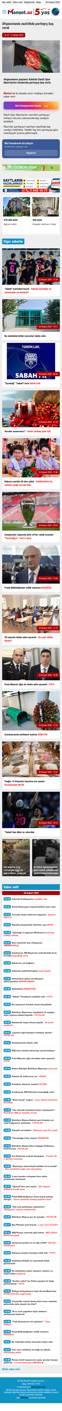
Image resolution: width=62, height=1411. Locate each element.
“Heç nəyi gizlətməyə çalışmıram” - (25, 1208)
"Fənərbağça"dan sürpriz (26, 1138)
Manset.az (9, 93)
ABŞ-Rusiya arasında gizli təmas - (30, 1234)
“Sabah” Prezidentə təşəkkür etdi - (28, 996)
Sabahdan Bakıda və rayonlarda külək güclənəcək (26, 1262)
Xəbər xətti (17, 2)
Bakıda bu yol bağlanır (19, 963)
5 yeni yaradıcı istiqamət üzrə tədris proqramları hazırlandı (25, 1177)
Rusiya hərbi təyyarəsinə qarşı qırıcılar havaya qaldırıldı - (31, 1361)
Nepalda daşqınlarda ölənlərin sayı (28, 924)
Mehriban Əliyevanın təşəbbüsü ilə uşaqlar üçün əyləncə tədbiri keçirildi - (29, 1013)
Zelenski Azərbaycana (25, 899)
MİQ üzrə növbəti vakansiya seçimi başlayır (29, 1050)
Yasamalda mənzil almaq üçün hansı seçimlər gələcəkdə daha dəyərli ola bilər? (30, 1302)
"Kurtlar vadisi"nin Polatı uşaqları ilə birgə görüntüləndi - (29, 1282)
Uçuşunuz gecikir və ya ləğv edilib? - (30, 1244)
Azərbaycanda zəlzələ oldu (21, 1042)
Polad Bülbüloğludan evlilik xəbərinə (26, 1333)
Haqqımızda (29, 2)
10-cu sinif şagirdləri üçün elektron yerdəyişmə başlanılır (25, 1312)
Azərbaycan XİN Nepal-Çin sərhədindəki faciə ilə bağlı (30, 954)
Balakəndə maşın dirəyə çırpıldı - (28, 1023)
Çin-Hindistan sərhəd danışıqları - (30, 1157)
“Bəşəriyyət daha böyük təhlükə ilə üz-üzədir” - (31, 1167)
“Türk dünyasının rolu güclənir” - (27, 1322)
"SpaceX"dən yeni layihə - (27, 1187)
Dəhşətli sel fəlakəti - (31, 1130)
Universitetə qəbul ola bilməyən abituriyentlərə (23, 980)
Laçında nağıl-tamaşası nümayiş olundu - (28, 1034)
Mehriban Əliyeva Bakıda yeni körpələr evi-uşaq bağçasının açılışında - (29, 1121)
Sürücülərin (19, 989)
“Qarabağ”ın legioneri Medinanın (29, 934)
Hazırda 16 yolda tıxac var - (25, 1076)
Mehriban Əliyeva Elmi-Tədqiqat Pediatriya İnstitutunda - (29, 1147)
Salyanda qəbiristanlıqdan (27, 971)
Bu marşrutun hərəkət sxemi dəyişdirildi (28, 1004)
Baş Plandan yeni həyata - (31, 1224)
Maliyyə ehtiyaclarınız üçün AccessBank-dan (30, 1292)
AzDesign (24, 1398)
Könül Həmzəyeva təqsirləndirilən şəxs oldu (30, 906)
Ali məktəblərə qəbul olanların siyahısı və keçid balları (28, 1272)
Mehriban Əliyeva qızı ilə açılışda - (30, 1217)
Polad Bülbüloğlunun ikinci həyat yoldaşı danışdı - (28, 1198)
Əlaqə (38, 2)
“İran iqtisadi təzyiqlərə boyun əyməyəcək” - (30, 1111)
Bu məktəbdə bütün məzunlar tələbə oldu (28, 1342)
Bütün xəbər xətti (11, 1369)
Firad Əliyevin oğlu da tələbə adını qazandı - (30, 1059)
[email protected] (38, 1387)
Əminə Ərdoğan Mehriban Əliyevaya (31, 1068)
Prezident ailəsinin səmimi (25, 1084)
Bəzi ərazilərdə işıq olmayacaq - (23, 944)
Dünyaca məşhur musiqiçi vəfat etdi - (29, 1253)
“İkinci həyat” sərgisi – (31, 1101)
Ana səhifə (6, 2)
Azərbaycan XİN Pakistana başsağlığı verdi (29, 1092)
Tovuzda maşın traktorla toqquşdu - (30, 916)
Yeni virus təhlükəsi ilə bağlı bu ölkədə (27, 1351)
